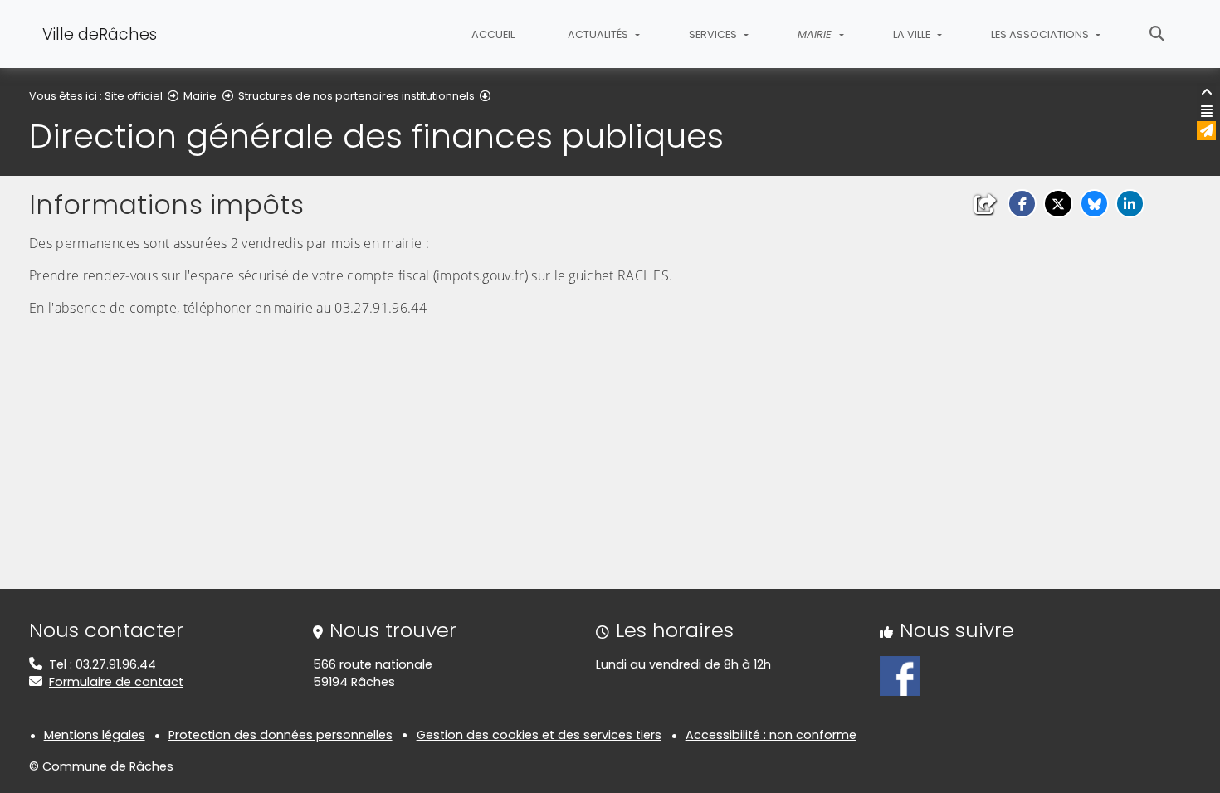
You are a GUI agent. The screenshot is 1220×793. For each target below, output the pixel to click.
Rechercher (1157, 34)
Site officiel (134, 96)
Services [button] (714, 34)
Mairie (200, 96)
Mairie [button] (816, 34)
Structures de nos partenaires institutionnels (356, 96)
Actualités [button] (599, 34)
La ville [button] (913, 34)
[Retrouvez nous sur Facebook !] (900, 675)
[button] (1022, 203)
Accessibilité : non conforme (771, 735)
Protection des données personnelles (280, 735)
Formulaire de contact (116, 682)
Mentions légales (94, 735)
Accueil (493, 34)
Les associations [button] (1041, 34)
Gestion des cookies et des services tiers (539, 735)
